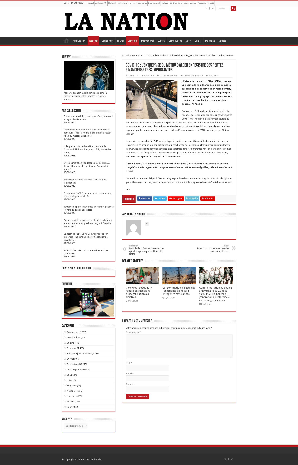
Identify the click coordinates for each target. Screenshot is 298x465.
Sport (186, 3)
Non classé (72, 396)
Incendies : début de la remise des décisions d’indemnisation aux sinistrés (139, 292)
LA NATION (133, 75)
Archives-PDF (101, 3)
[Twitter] (212, 8)
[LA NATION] (126, 21)
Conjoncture (122, 3)
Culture (164, 3)
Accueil (91, 3)
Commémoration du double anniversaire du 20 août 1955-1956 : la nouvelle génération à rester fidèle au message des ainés (215, 294)
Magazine (201, 3)
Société (210, 3)
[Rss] (206, 8)
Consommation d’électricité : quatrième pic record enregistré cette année (178, 290)
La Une (70, 375)
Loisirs (193, 3)
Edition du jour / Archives (79, 353)
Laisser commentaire (193, 75)
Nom (129, 363)
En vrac (133, 3)
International (154, 3)
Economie (142, 3)
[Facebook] (209, 8)
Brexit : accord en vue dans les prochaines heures (213, 249)
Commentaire (133, 332)
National (112, 3)
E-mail (129, 373)
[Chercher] (233, 8)
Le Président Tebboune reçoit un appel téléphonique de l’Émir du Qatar (146, 250)
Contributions (176, 3)
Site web (130, 384)
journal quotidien (75, 369)
